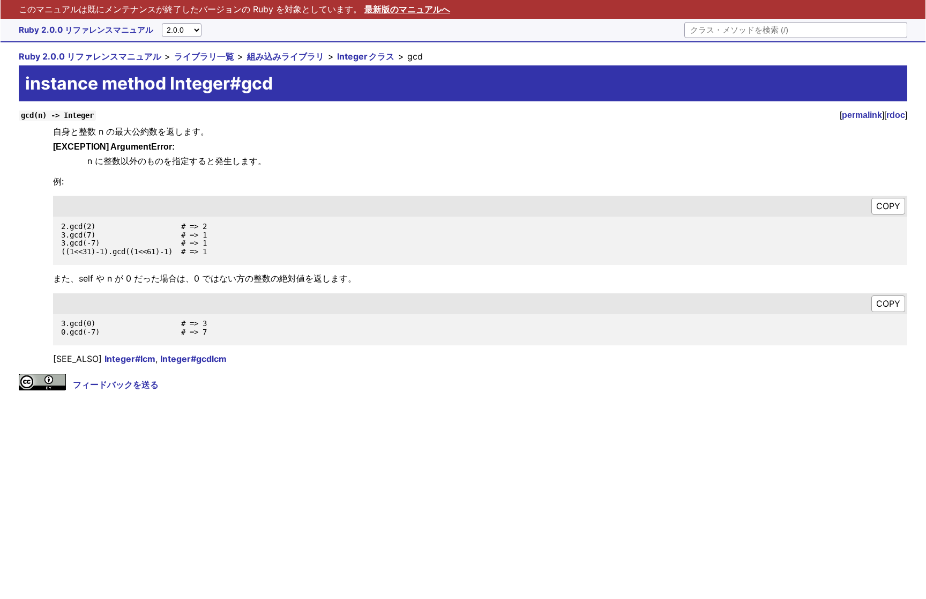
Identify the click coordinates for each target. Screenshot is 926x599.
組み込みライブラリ (285, 56)
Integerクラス (365, 56)
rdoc (895, 115)
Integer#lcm (129, 358)
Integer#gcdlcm (193, 358)
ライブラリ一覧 (204, 56)
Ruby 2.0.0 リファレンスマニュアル (86, 30)
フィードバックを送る (116, 384)
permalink (862, 115)
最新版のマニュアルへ (407, 9)
